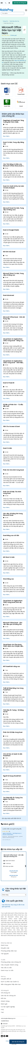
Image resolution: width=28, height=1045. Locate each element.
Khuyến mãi (5, 948)
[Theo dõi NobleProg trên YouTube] (7, 1036)
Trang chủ (5, 21)
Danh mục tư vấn (7, 970)
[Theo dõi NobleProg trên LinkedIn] (2, 1036)
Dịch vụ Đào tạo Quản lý (10, 982)
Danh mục (4, 945)
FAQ (2, 1009)
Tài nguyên (5, 954)
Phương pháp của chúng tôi (11, 962)
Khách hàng (5, 1001)
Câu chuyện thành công (9, 965)
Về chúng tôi (5, 993)
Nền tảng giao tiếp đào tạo (11, 984)
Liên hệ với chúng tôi (18, 1042)
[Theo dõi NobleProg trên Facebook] (4, 1036)
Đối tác (3, 998)
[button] (25, 866)
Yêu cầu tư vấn (6, 967)
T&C (2, 1012)
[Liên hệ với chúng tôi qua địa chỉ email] (9, 3)
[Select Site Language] (2, 3)
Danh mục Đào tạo (14, 21)
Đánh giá (4, 1004)
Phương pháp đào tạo (9, 951)
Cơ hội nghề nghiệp (8, 1007)
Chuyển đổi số (6, 979)
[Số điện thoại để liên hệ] (5, 3)
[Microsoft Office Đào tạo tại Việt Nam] (8, 10)
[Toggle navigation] (26, 10)
